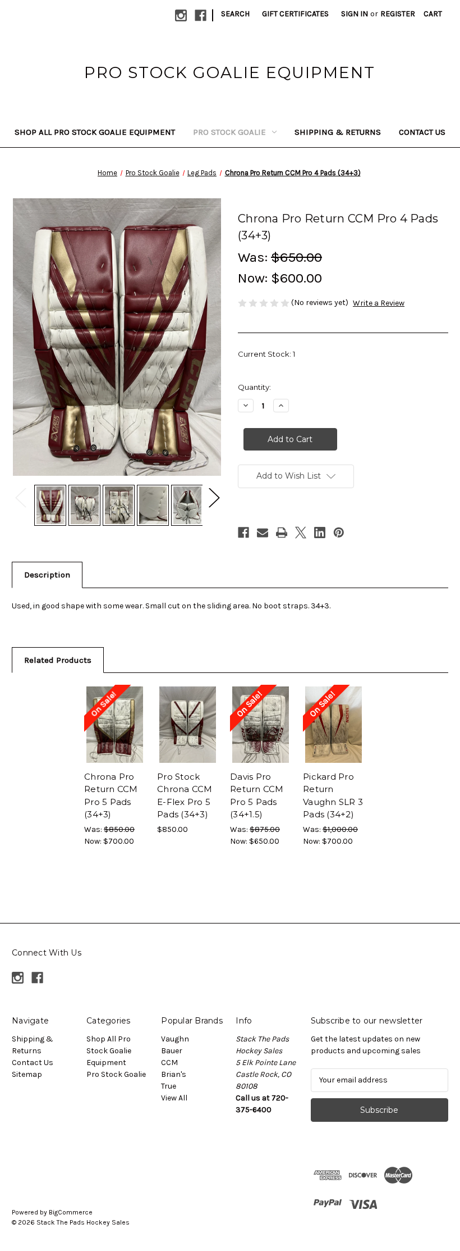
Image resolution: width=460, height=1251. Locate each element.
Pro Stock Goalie (229, 132)
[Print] (281, 532)
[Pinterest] (338, 532)
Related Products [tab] (57, 660)
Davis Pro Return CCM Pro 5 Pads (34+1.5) (257, 795)
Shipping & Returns (338, 132)
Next (214, 497)
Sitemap (27, 1074)
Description (47, 575)
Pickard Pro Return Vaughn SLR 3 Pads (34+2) (333, 795)
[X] (300, 532)
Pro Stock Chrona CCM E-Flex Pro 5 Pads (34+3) (185, 795)
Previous (20, 497)
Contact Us (422, 132)
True (168, 1086)
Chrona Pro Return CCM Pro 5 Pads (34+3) (111, 795)
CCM (169, 1062)
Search (235, 14)
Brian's (173, 1074)
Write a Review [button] (378, 303)
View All (174, 1098)
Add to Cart (115, 738)
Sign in (354, 14)
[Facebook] (200, 15)
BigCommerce (71, 1212)
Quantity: (254, 387)
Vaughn (175, 1039)
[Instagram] (181, 15)
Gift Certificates (295, 14)
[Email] (262, 532)
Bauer (171, 1051)
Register (397, 14)
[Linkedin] (319, 532)
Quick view (115, 711)
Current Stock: (266, 353)
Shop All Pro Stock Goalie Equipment (95, 132)
